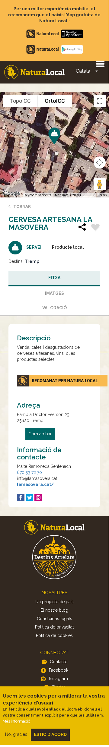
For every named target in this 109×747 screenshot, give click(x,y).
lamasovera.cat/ (35, 484)
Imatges (54, 293)
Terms (102, 195)
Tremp (32, 261)
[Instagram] (38, 497)
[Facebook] (20, 497)
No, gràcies (16, 734)
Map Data (62, 195)
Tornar (22, 206)
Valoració (54, 307)
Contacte (58, 661)
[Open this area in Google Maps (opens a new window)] (11, 193)
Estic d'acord (50, 734)
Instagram (58, 678)
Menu (99, 63)
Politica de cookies (54, 635)
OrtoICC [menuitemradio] (55, 101)
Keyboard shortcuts (37, 195)
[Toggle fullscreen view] (100, 101)
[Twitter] (29, 497)
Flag (95, 228)
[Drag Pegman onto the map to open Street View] (100, 184)
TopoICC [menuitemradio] (20, 101)
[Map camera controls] (100, 162)
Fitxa (54, 277)
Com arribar (40, 433)
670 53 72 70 (29, 472)
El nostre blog (54, 610)
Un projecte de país (54, 601)
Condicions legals (54, 618)
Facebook (58, 670)
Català (83, 71)
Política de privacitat (54, 627)
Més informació (16, 721)
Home (34, 72)
